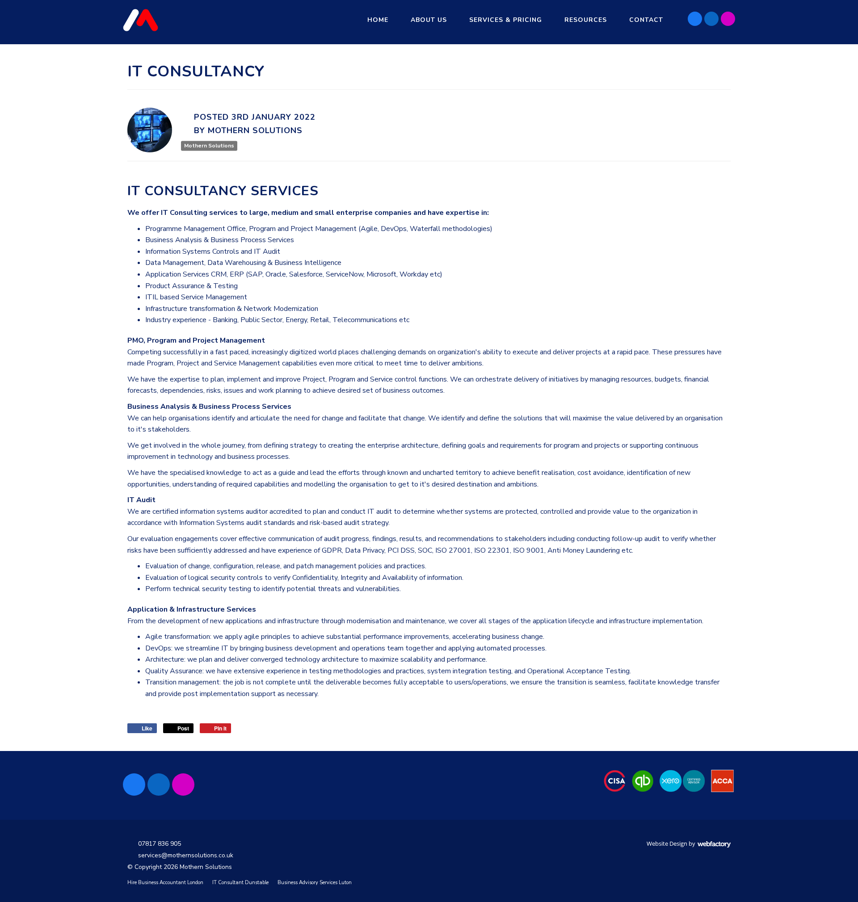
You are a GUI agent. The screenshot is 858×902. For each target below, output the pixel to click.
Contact (646, 20)
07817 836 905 (159, 843)
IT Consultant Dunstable (240, 882)
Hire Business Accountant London (165, 882)
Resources (585, 20)
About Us (429, 20)
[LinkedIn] (711, 19)
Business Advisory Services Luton (315, 882)
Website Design (667, 843)
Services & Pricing (505, 20)
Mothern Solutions (209, 145)
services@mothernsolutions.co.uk (185, 855)
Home (377, 20)
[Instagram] (728, 19)
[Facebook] (695, 19)
